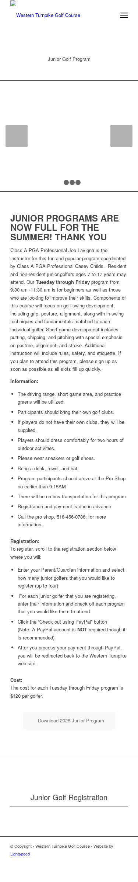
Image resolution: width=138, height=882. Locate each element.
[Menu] (124, 15)
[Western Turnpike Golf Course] (57, 15)
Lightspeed (20, 854)
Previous (17, 136)
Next (121, 136)
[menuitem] (124, 15)
